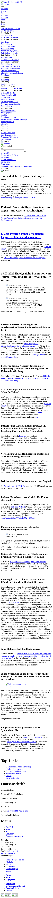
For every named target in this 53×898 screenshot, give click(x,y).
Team (3, 20)
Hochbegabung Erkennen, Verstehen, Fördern (28, 562)
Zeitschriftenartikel (8, 110)
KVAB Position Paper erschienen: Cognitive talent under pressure (22, 235)
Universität (5, 153)
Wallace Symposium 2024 (33, 737)
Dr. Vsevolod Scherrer (9, 60)
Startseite (4, 9)
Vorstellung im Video (9, 95)
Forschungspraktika (8, 135)
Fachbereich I (6, 157)
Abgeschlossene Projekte (10, 104)
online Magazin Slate (9, 357)
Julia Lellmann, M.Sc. (9, 53)
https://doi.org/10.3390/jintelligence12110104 (18, 198)
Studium (4, 124)
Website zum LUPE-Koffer (11, 88)
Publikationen (6, 35)
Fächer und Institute (8, 160)
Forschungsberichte (8, 117)
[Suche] (2, 148)
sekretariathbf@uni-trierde (17, 811)
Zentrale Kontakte (8, 853)
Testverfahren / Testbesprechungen (14, 119)
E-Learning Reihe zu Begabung (18, 767)
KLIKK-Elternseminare (15, 769)
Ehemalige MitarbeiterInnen (12, 73)
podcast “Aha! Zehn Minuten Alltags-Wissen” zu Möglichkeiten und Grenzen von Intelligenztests (23, 218)
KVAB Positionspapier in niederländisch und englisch (24, 258)
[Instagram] (13, 896)
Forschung (5, 42)
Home (3, 11)
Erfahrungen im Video (9, 102)
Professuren (5, 164)
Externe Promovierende (10, 71)
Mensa (8, 864)
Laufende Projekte (8, 84)
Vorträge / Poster (7, 122)
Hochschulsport (12, 869)
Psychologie (5, 162)
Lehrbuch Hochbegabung (16, 771)
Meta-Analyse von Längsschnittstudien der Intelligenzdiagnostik (19, 345)
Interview (23, 436)
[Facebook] (3, 896)
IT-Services (10, 866)
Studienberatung (7, 48)
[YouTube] (10, 896)
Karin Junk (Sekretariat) (10, 66)
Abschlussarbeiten (8, 46)
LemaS (8, 776)
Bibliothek (10, 862)
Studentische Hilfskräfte (10, 68)
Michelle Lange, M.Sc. (10, 51)
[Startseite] (12, 2)
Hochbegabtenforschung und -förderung (16, 166)
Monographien (6, 113)
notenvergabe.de (12, 778)
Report (39, 412)
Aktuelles (4, 15)
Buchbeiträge (6, 115)
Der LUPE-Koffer (8, 93)
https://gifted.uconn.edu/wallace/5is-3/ (21, 742)
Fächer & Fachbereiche (15, 860)
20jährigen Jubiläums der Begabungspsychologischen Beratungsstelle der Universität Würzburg (26, 378)
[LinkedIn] (16, 896)
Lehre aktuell (6, 139)
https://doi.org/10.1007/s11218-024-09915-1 (18, 518)
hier (36, 417)
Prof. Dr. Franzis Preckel (10, 29)
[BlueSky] (6, 896)
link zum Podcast (18, 507)
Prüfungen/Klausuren (9, 137)
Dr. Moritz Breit (7, 31)
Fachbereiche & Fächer (10, 155)
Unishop (9, 871)
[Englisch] (5, 144)
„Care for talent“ (13, 602)
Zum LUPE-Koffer (13, 773)
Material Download (8, 99)
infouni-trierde (12, 851)
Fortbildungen (6, 97)
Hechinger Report (38, 355)
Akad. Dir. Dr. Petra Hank (11, 37)
